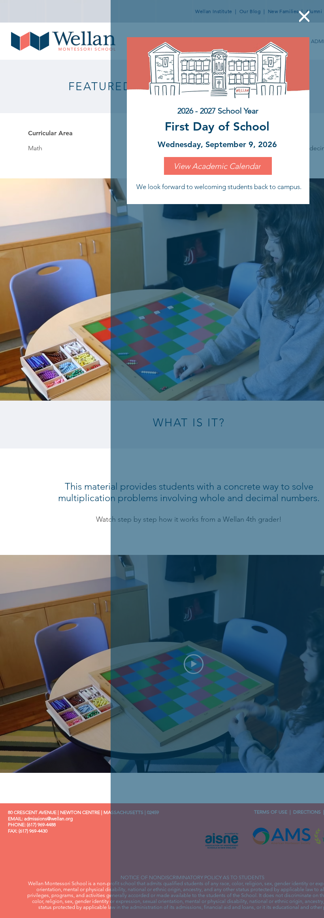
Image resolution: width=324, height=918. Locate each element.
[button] (304, 16)
